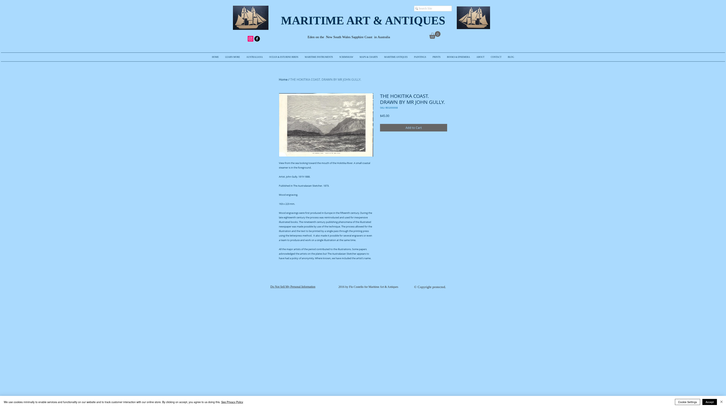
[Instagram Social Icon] (250, 39)
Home (283, 79)
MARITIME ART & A (337, 20)
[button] (232, 57)
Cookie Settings (687, 402)
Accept (710, 402)
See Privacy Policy (232, 402)
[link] (435, 35)
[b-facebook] (257, 39)
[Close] (721, 402)
